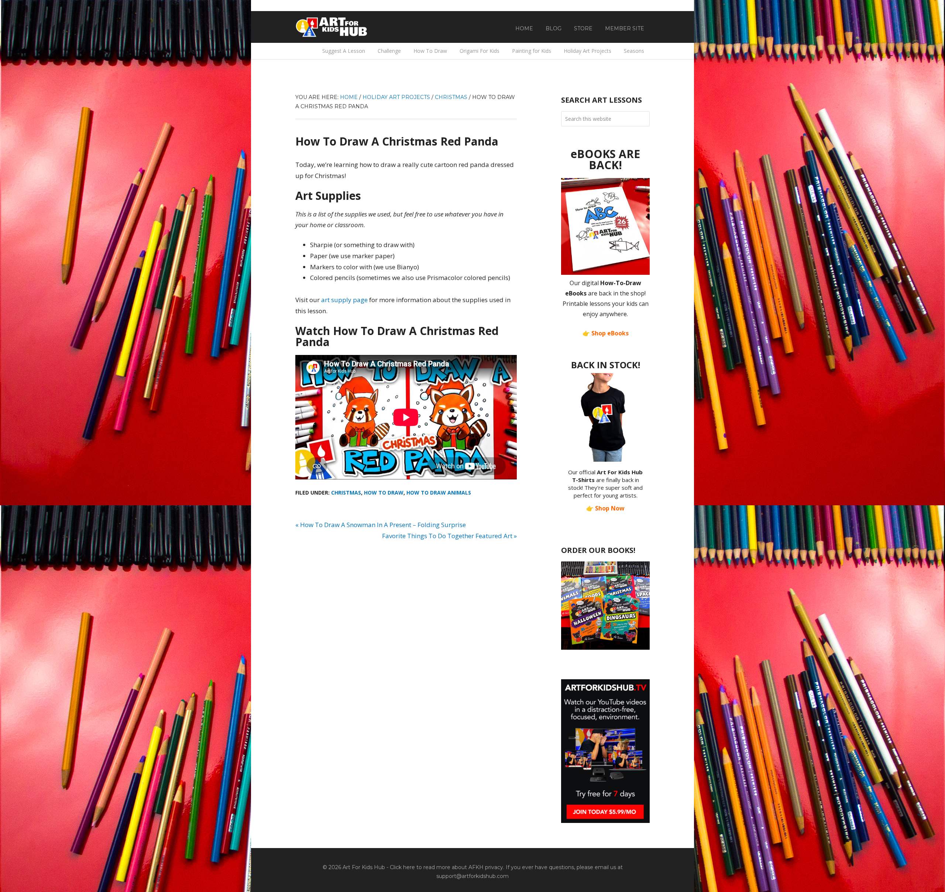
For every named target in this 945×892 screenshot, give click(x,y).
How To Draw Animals (438, 492)
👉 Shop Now (605, 508)
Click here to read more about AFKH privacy (446, 867)
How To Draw (383, 492)
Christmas (346, 492)
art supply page (344, 299)
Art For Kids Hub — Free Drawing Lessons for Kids (332, 27)
